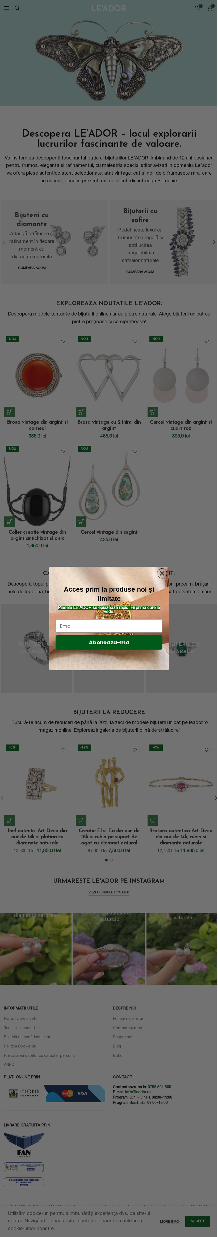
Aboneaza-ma (109, 642)
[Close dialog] (162, 573)
